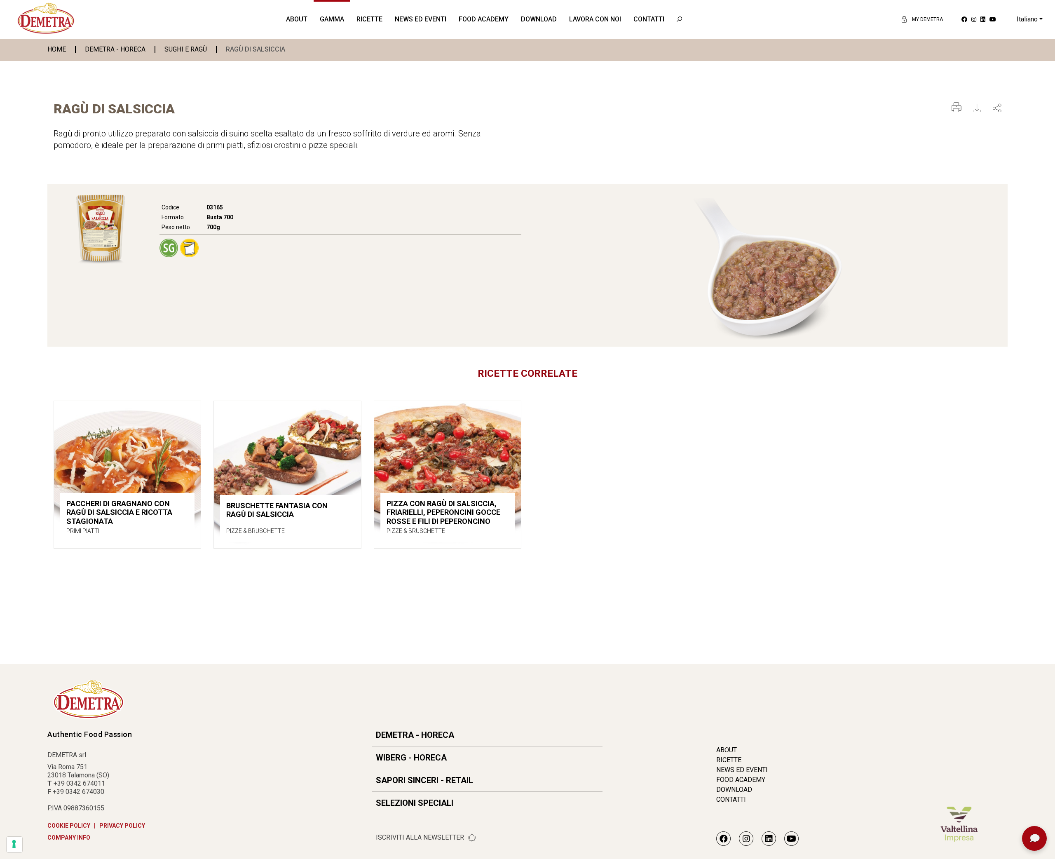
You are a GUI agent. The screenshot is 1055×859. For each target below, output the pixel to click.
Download (539, 19)
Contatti (648, 19)
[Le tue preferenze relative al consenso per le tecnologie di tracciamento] (14, 844)
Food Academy (484, 19)
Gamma (332, 19)
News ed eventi (420, 19)
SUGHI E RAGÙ (185, 49)
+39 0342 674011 (79, 783)
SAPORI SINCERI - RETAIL (424, 780)
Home (56, 49)
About (296, 19)
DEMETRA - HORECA (115, 49)
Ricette (369, 19)
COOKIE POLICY (68, 825)
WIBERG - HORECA (411, 758)
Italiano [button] (1027, 19)
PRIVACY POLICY (122, 825)
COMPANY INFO (68, 837)
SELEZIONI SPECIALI (414, 803)
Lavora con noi (595, 19)
